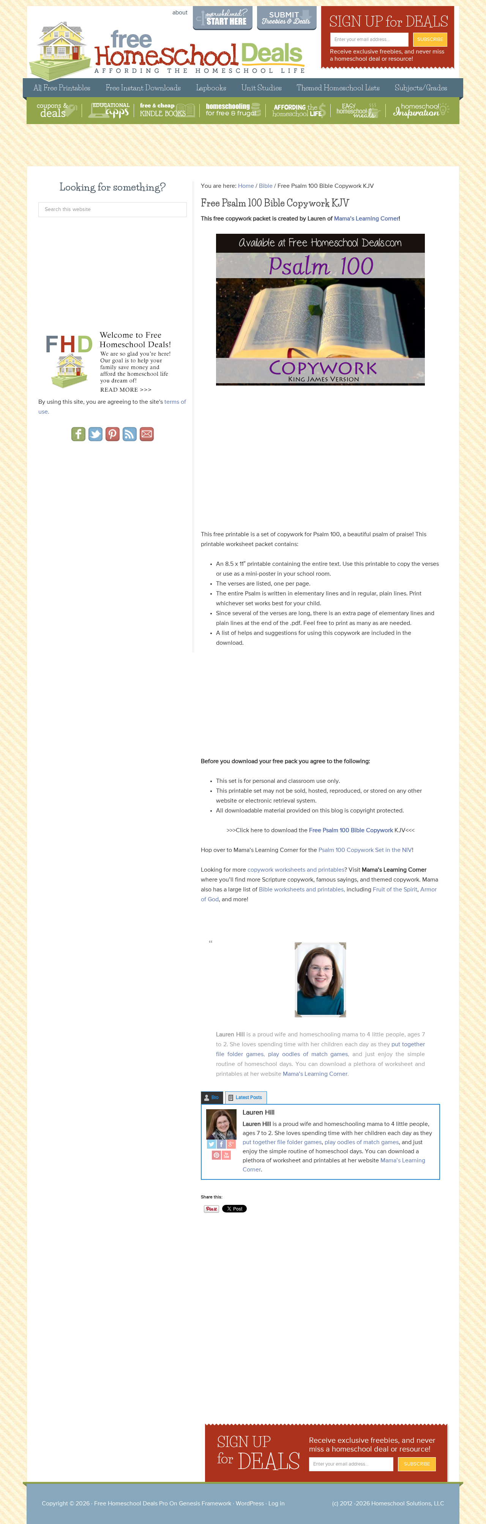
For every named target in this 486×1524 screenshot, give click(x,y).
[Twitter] (211, 1145)
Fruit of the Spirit (394, 890)
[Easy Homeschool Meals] (359, 110)
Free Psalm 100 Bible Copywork (351, 831)
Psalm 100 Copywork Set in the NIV (365, 850)
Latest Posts (249, 1097)
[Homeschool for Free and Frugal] (233, 110)
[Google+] (231, 1145)
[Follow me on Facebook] (78, 439)
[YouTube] (226, 1156)
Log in (276, 1504)
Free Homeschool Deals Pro (131, 1504)
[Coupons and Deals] (57, 110)
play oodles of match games (308, 1055)
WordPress (250, 1504)
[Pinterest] (216, 1156)
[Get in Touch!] (147, 439)
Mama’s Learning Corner (366, 219)
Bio (214, 1097)
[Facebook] (221, 1145)
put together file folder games (282, 1143)
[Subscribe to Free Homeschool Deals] (129, 439)
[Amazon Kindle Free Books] (167, 110)
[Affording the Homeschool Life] (299, 110)
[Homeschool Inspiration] (421, 110)
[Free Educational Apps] (108, 110)
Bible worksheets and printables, (302, 890)
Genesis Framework (205, 1504)
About (180, 13)
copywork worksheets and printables (296, 870)
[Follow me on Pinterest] (112, 439)
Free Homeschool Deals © (166, 48)
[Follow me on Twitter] (95, 439)
